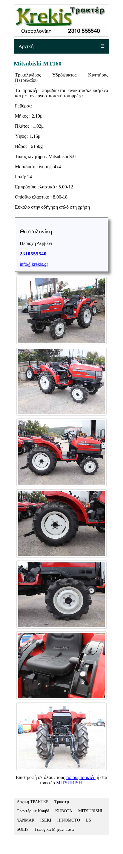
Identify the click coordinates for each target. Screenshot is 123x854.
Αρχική (26, 46)
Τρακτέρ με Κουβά (33, 811)
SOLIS (23, 829)
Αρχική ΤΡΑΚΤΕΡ (32, 802)
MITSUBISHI (70, 782)
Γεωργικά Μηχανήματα (54, 829)
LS (88, 820)
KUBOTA (63, 811)
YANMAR (25, 820)
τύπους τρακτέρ (81, 777)
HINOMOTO (68, 820)
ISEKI (45, 820)
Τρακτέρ (61, 802)
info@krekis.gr (34, 264)
